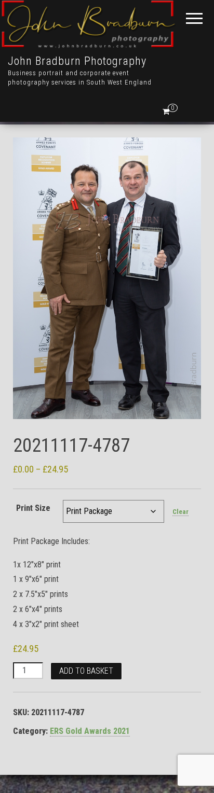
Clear (180, 512)
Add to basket (86, 671)
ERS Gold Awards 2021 (90, 731)
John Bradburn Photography (77, 60)
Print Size (33, 508)
